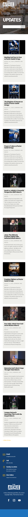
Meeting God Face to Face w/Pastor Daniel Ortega (13, 58)
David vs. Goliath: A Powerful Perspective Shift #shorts (14, 191)
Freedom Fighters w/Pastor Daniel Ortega (13, 280)
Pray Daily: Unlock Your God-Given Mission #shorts (14, 324)
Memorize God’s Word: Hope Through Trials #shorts (14, 369)
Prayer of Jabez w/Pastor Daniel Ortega (13, 147)
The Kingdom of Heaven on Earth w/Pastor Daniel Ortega (13, 103)
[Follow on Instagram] (14, 500)
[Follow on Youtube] (19, 500)
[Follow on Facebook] (8, 500)
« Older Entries (7, 440)
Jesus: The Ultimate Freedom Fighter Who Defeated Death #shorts (12, 236)
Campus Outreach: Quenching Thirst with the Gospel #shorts (13, 414)
